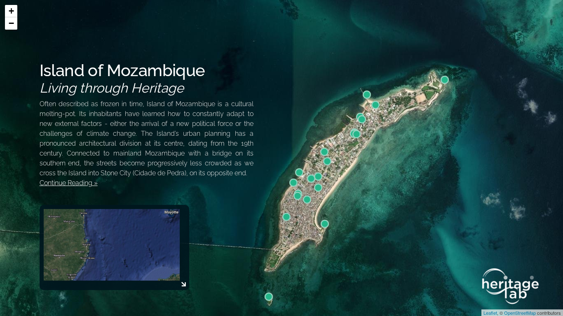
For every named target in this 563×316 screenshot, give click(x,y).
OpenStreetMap (520, 312)
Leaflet (490, 312)
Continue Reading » (69, 183)
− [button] (11, 23)
